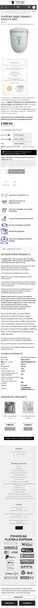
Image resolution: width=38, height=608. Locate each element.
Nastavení (18, 597)
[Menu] (34, 7)
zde (28, 593)
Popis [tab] (4, 249)
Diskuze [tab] (19, 249)
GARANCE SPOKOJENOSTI (19, 471)
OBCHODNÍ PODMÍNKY (19, 492)
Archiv (19, 528)
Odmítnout (9, 603)
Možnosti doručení (28, 147)
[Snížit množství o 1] (7, 172)
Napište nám (19, 468)
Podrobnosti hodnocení (25, 24)
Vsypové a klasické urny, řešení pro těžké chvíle (19, 514)
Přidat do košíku (18, 171)
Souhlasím (27, 603)
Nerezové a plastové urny (19, 507)
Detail (29, 429)
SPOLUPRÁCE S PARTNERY (19, 490)
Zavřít (11, 178)
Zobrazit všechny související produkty (19, 438)
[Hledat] (2, 7)
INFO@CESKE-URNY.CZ (20, 452)
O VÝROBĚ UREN (19, 479)
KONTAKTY (19, 466)
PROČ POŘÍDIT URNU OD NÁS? (19, 477)
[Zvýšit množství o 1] (7, 170)
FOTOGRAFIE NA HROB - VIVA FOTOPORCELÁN (19, 496)
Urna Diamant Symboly (29, 357)
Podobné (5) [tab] (11, 249)
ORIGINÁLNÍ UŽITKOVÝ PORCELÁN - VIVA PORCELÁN (19, 498)
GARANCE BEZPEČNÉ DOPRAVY (19, 473)
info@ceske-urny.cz (29, 109)
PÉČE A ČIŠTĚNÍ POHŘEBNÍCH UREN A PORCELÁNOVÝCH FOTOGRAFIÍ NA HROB (19, 484)
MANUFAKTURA (19, 487)
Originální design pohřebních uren (19, 520)
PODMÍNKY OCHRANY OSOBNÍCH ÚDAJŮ (19, 494)
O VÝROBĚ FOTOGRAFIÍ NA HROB (19, 481)
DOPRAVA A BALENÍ (19, 475)
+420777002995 (20, 454)
